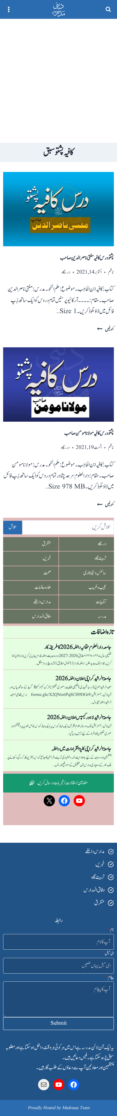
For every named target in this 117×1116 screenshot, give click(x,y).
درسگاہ (66, 272)
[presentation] (58, 209)
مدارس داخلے (42, 602)
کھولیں (105, 330)
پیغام (109, 977)
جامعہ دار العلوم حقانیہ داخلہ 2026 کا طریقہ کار (77, 647)
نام (111, 929)
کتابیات (101, 602)
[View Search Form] (108, 9)
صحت (47, 573)
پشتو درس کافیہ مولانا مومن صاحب (89, 433)
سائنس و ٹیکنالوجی (94, 573)
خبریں (47, 558)
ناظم (111, 272)
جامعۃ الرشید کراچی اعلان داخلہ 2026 (83, 678)
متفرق (46, 544)
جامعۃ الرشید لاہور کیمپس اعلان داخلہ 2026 (79, 717)
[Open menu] (9, 9)
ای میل (108, 953)
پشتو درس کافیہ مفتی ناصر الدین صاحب (87, 258)
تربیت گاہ (100, 558)
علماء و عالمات (43, 587)
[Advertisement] (58, 81)
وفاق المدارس (41, 616)
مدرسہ (102, 616)
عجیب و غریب (97, 587)
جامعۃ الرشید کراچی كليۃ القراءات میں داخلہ (81, 749)
